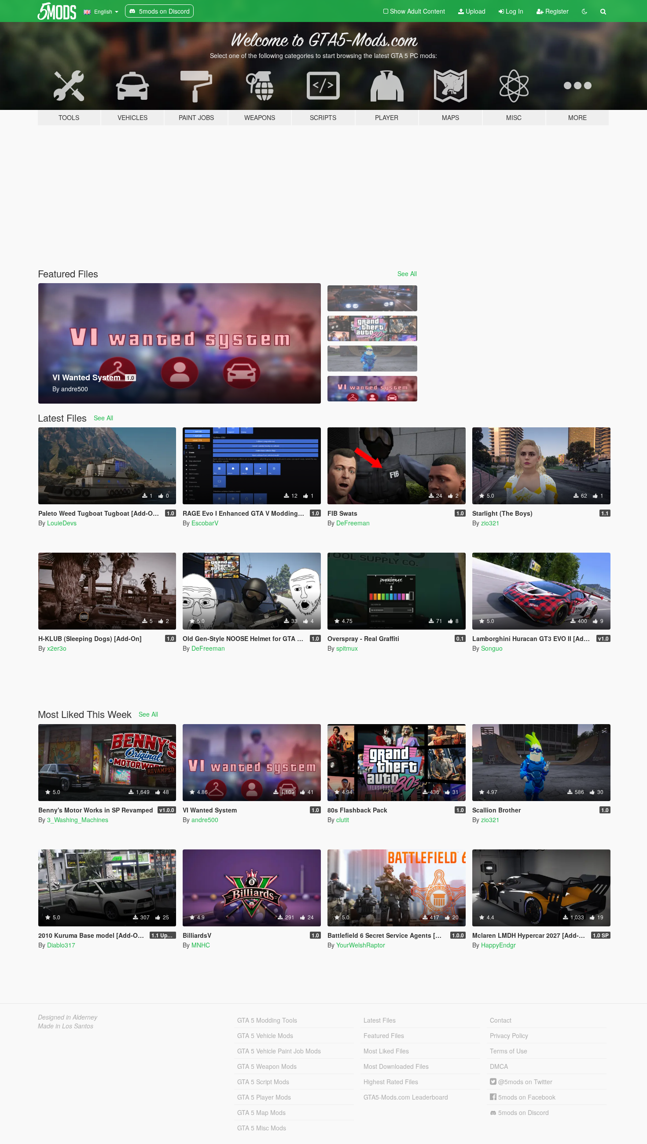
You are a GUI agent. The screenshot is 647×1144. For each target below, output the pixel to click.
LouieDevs (62, 522)
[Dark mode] (584, 11)
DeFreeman (353, 522)
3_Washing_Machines (77, 819)
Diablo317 (61, 944)
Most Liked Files (386, 1050)
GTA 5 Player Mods (264, 1097)
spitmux (347, 648)
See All (407, 273)
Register (556, 11)
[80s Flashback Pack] (372, 329)
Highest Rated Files (391, 1081)
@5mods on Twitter (524, 1081)
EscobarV (204, 522)
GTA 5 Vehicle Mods (265, 1035)
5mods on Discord (522, 1112)
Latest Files (380, 1020)
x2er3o (56, 648)
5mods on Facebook (525, 1097)
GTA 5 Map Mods (261, 1112)
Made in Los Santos (65, 1025)
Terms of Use (508, 1050)
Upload (474, 11)
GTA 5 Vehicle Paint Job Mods (279, 1050)
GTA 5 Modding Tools (267, 1020)
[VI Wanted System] (372, 389)
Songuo (492, 648)
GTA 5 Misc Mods (261, 1127)
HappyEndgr (498, 944)
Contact (500, 1020)
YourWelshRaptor (360, 944)
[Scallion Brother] (372, 359)
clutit (342, 819)
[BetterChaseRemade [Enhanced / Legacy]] (372, 298)
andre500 (204, 819)
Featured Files (384, 1035)
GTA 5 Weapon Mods (267, 1066)
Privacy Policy (509, 1035)
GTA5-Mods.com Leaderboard (406, 1097)
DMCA (499, 1066)
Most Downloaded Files (396, 1066)
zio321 (490, 522)
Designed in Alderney (67, 1017)
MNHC (200, 944)
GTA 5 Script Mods (263, 1081)
